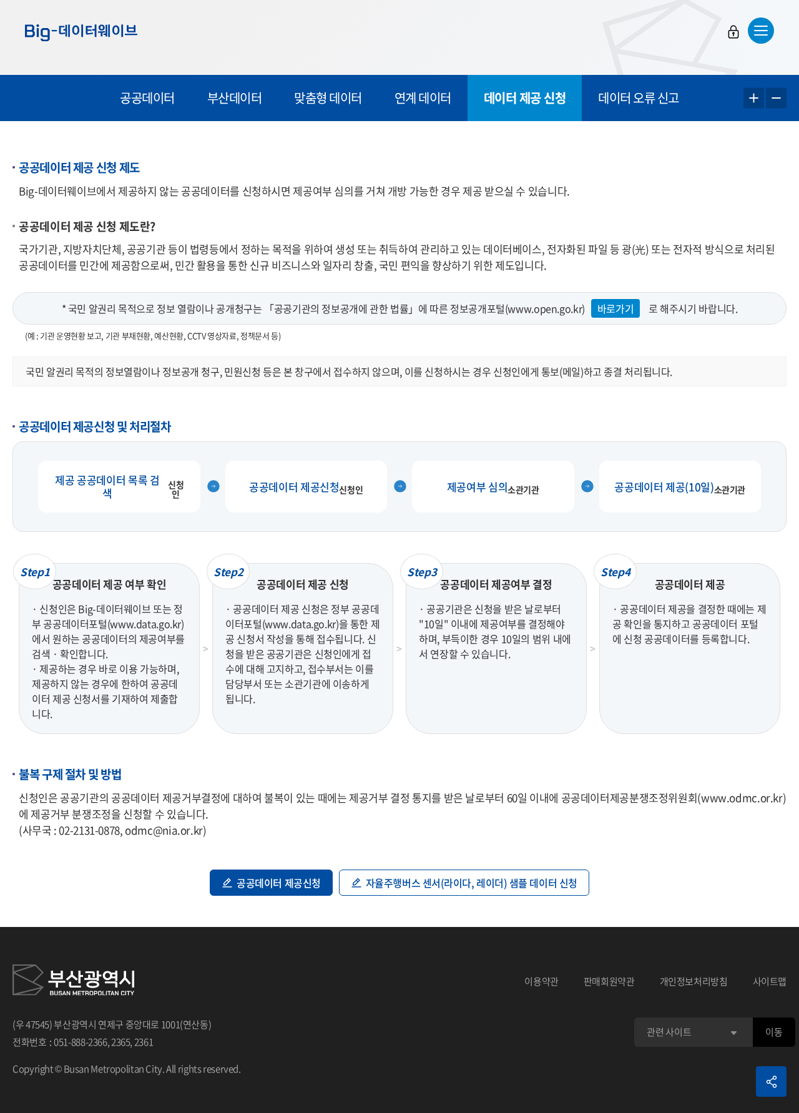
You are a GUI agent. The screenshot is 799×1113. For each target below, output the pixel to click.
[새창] (73, 981)
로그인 (733, 31)
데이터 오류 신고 (638, 98)
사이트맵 (770, 981)
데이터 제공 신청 (525, 98)
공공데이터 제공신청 (279, 882)
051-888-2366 (80, 1042)
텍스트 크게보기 (753, 98)
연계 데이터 (423, 98)
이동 (773, 1032)
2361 (144, 1042)
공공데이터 (147, 98)
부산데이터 (234, 98)
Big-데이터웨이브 (81, 32)
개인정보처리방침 (694, 981)
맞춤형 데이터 (328, 98)
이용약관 (541, 981)
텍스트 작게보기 (776, 98)
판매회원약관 (609, 981)
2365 (120, 1042)
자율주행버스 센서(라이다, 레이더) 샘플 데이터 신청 (471, 882)
